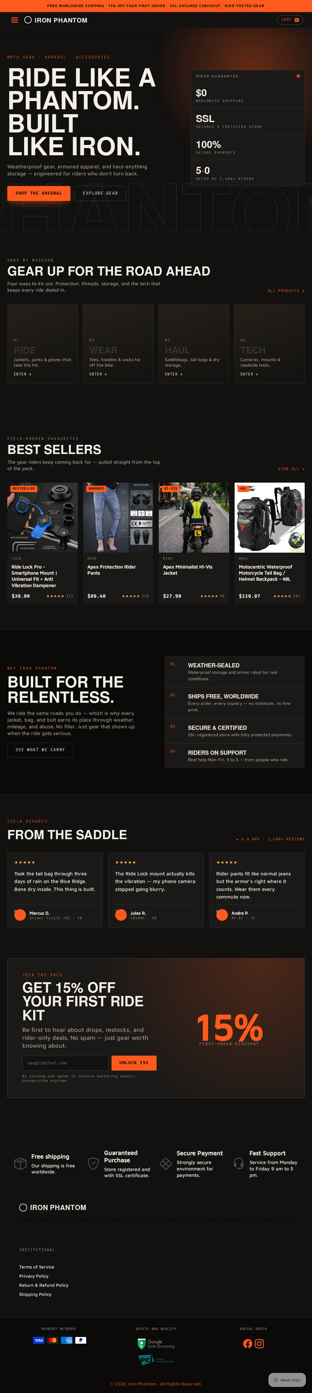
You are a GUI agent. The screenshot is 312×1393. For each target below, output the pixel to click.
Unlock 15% (134, 1063)
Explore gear (100, 193)
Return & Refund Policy (44, 1285)
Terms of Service (36, 1266)
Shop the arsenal (39, 193)
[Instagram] (259, 1344)
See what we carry (40, 750)
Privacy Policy (33, 1276)
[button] (290, 20)
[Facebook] (248, 1344)
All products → (286, 291)
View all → (291, 469)
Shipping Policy (35, 1294)
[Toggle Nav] (15, 20)
